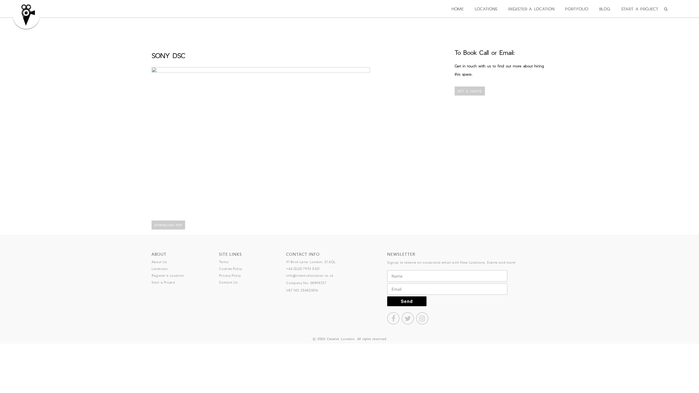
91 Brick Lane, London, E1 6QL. (311, 262)
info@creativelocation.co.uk (309, 275)
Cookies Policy (230, 269)
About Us (159, 262)
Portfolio (576, 9)
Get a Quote (469, 91)
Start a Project (640, 9)
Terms (224, 262)
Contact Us (228, 282)
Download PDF (168, 225)
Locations (486, 9)
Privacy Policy (230, 275)
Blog (604, 9)
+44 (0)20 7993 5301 (302, 269)
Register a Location (531, 9)
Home (458, 9)
